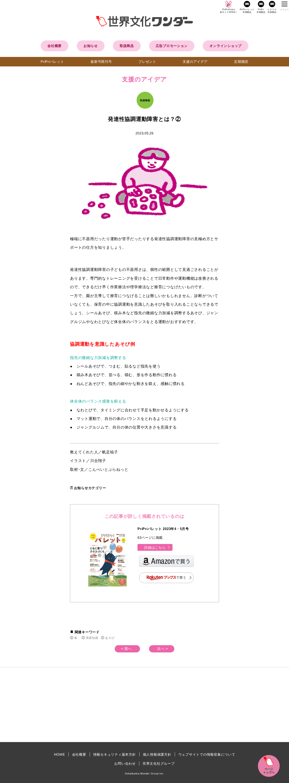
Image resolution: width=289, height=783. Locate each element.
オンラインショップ (226, 46)
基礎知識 (92, 638)
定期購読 (241, 61)
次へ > (162, 649)
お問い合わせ (125, 763)
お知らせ (91, 46)
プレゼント (147, 61)
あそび (109, 638)
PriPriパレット (52, 61)
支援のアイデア (195, 61)
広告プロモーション (172, 46)
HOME (59, 754)
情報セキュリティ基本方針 (114, 754)
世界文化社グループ (159, 763)
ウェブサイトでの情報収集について (206, 754)
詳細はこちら (155, 547)
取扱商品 (127, 46)
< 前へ (126, 649)
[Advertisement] (106, 704)
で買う (181, 577)
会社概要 (54, 46)
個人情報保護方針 (157, 754)
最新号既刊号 (101, 61)
